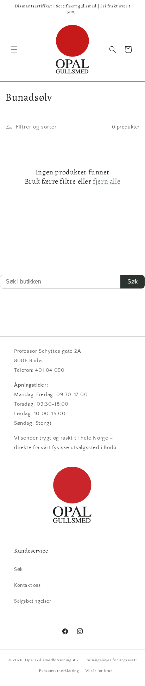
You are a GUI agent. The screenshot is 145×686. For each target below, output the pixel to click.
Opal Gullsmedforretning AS (51, 660)
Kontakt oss (27, 585)
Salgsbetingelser (32, 601)
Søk (132, 282)
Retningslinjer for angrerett (111, 660)
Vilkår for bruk (99, 671)
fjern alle (106, 181)
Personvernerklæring (59, 671)
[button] (14, 49)
